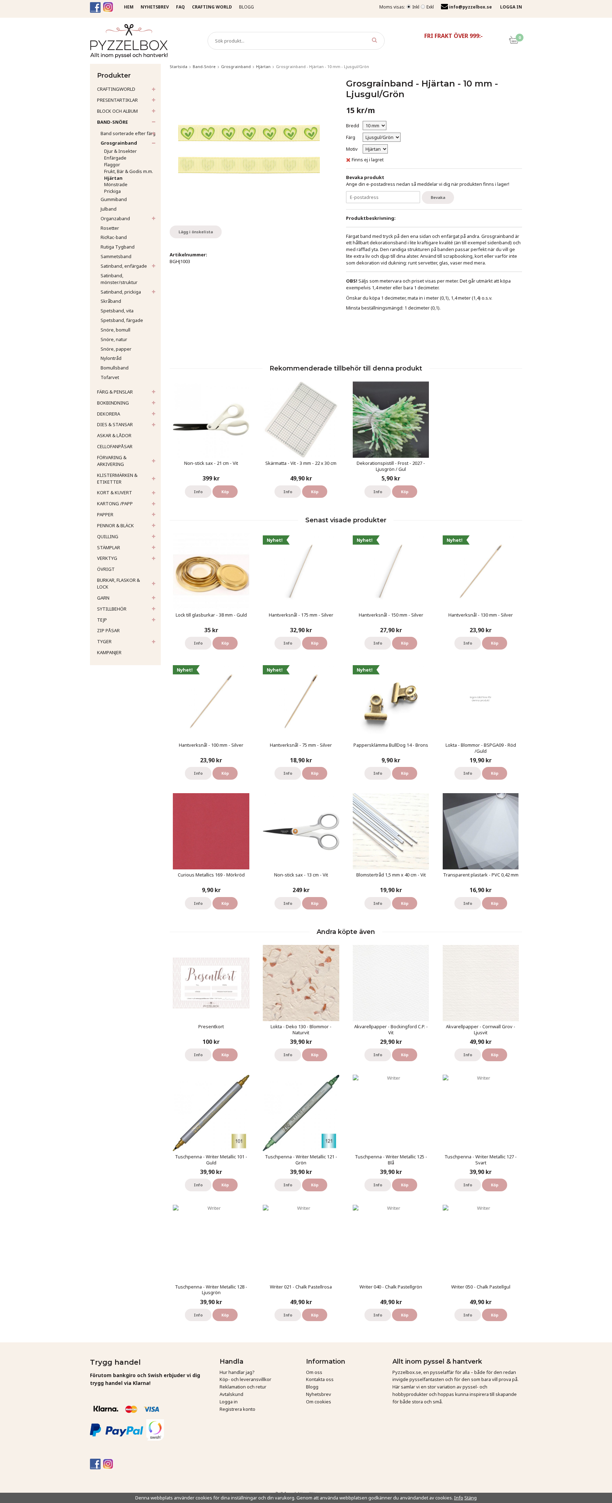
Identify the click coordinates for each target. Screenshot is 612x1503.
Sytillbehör (111, 609)
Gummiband (114, 199)
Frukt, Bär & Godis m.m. (128, 171)
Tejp (102, 620)
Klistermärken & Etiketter (117, 478)
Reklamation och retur (243, 1387)
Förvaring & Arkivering (111, 460)
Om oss (314, 1372)
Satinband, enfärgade (124, 266)
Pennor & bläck (115, 525)
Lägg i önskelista (195, 231)
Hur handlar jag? (237, 1372)
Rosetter (110, 228)
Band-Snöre (112, 122)
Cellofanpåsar (114, 446)
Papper (105, 514)
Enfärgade (115, 158)
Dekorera (108, 414)
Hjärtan (113, 178)
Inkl (415, 7)
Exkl (430, 7)
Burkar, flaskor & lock (118, 583)
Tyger (104, 641)
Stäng (470, 1497)
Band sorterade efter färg (128, 133)
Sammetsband (116, 256)
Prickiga (112, 191)
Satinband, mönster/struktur (119, 278)
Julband (109, 209)
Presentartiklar (117, 100)
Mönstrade (116, 184)
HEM (129, 7)
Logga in (229, 1401)
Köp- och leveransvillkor (245, 1379)
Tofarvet (110, 377)
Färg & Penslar (115, 392)
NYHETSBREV (155, 7)
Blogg (246, 7)
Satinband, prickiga (121, 292)
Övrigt (106, 569)
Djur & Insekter (120, 151)
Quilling (107, 536)
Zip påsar (108, 630)
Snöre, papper (116, 349)
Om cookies (318, 1401)
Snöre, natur (114, 339)
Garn (103, 598)
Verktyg (107, 558)
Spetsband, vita (117, 310)
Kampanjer (109, 652)
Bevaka (438, 197)
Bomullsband (115, 367)
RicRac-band (114, 237)
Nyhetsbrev (318, 1394)
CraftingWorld (116, 89)
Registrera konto (237, 1409)
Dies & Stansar (115, 424)
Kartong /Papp (115, 503)
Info (198, 491)
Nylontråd (111, 358)
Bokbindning (113, 403)
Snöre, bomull (115, 330)
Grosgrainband (119, 143)
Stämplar (108, 547)
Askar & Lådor (114, 435)
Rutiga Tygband (118, 247)
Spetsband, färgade (122, 320)
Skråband (111, 301)
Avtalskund (231, 1394)
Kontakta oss (320, 1379)
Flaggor (112, 164)
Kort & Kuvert (114, 492)
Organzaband (115, 218)
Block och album (117, 111)
